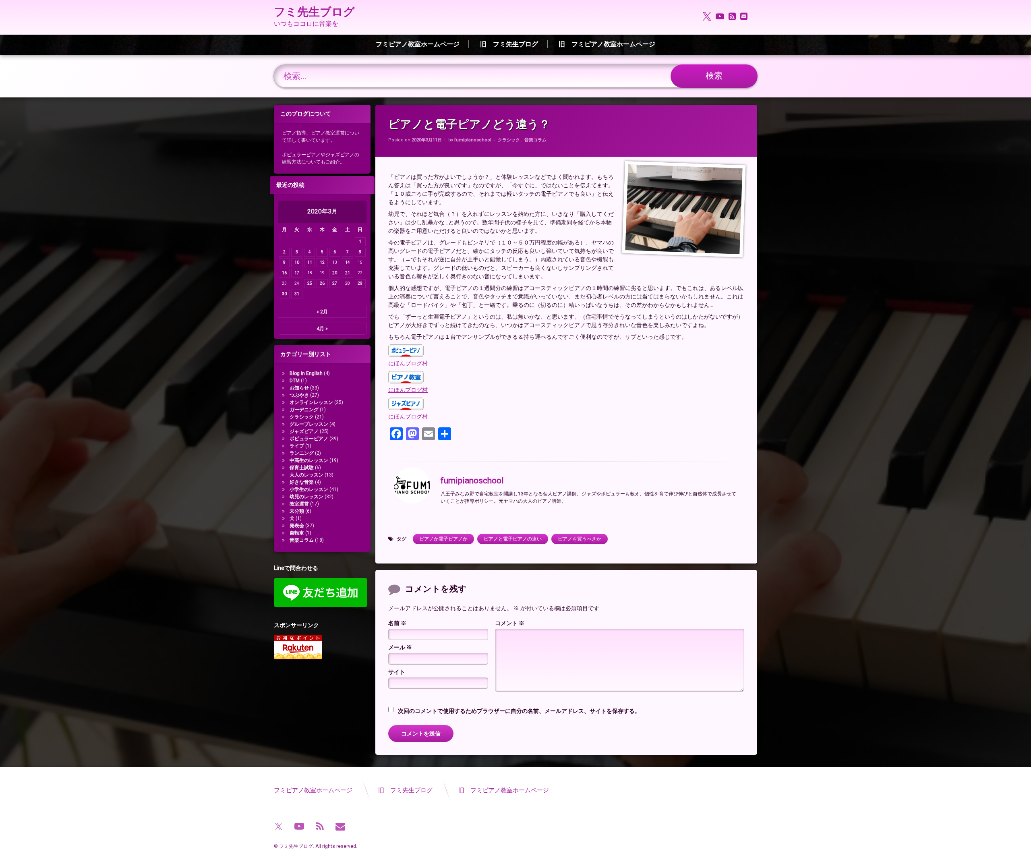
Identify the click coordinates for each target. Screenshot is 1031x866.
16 (284, 273)
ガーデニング (304, 409)
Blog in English (306, 373)
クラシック (509, 140)
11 (309, 262)
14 (347, 262)
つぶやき (299, 395)
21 (347, 273)
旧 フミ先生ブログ (509, 44)
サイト (396, 672)
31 (296, 294)
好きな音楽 (302, 482)
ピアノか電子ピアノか (443, 539)
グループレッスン (309, 424)
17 (296, 273)
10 (296, 262)
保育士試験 (302, 467)
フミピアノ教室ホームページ (418, 44)
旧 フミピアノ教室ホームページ (607, 44)
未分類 (297, 511)
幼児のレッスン (306, 496)
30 (284, 294)
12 (322, 262)
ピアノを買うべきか (579, 539)
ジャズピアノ (304, 431)
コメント (509, 623)
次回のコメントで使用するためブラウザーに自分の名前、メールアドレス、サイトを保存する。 (519, 711)
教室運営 (299, 504)
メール (400, 647)
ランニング (302, 453)
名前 (397, 623)
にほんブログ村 (408, 363)
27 (334, 283)
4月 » (322, 328)
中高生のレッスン (309, 460)
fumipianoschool (472, 140)
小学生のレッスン (309, 489)
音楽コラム (535, 140)
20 (334, 273)
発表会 (297, 525)
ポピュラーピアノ (309, 438)
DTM (295, 380)
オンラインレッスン (311, 402)
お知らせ (299, 388)
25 (309, 283)
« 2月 (322, 312)
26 (322, 283)
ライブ (297, 446)
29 (360, 283)
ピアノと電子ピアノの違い (513, 539)
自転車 (297, 533)
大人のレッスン (306, 475)
